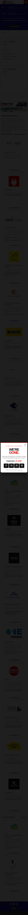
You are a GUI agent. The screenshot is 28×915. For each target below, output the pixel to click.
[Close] (25, 444)
